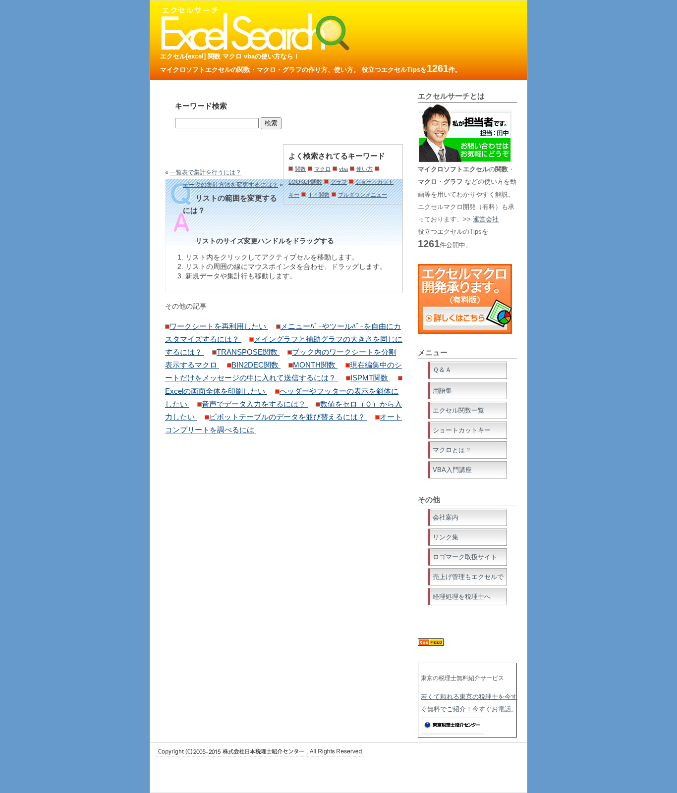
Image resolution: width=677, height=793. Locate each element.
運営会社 (486, 219)
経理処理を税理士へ (462, 596)
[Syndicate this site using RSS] (431, 643)
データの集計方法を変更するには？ (230, 184)
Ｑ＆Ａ (442, 369)
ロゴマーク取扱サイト (465, 557)
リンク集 (445, 537)
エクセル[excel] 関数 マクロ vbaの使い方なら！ (230, 56)
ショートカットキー (462, 430)
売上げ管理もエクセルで (468, 577)
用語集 (442, 390)
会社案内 (445, 517)
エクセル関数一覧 (458, 410)
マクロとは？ (452, 450)
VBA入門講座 (452, 470)
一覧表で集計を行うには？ (205, 172)
